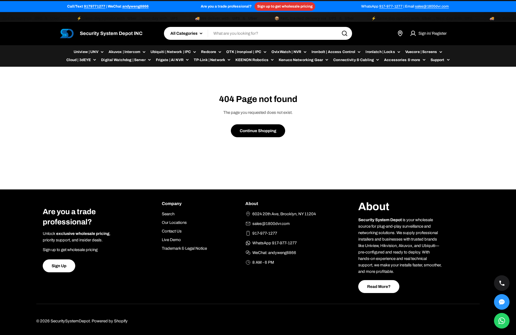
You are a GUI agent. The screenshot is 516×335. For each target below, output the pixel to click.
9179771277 (94, 6)
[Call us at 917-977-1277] (502, 283)
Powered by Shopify (110, 321)
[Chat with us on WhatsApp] (502, 321)
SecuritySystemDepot (70, 321)
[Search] (344, 33)
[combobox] (258, 33)
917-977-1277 (391, 6)
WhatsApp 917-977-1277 (274, 243)
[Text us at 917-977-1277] (502, 302)
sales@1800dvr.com (432, 6)
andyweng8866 (135, 6)
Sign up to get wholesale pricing (285, 6)
